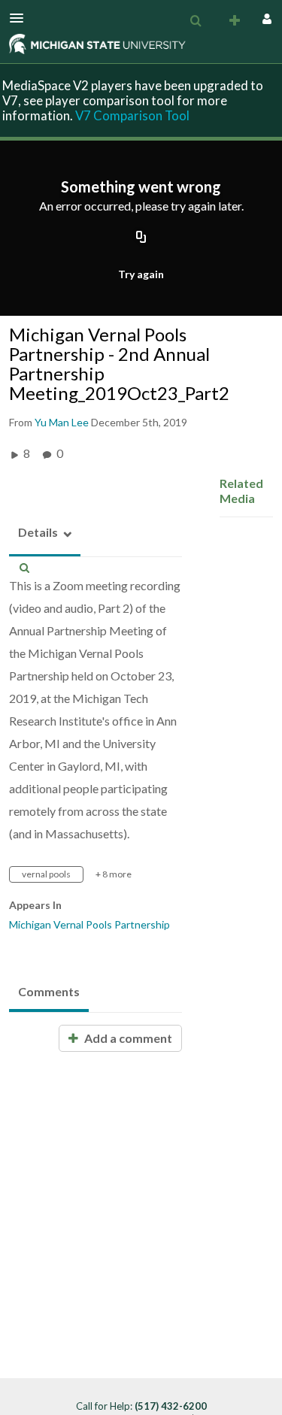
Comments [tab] (49, 991)
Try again (141, 274)
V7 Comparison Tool (132, 115)
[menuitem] (195, 21)
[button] (21, 18)
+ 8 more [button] (114, 874)
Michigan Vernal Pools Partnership (89, 924)
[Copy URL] (141, 238)
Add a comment (127, 1038)
